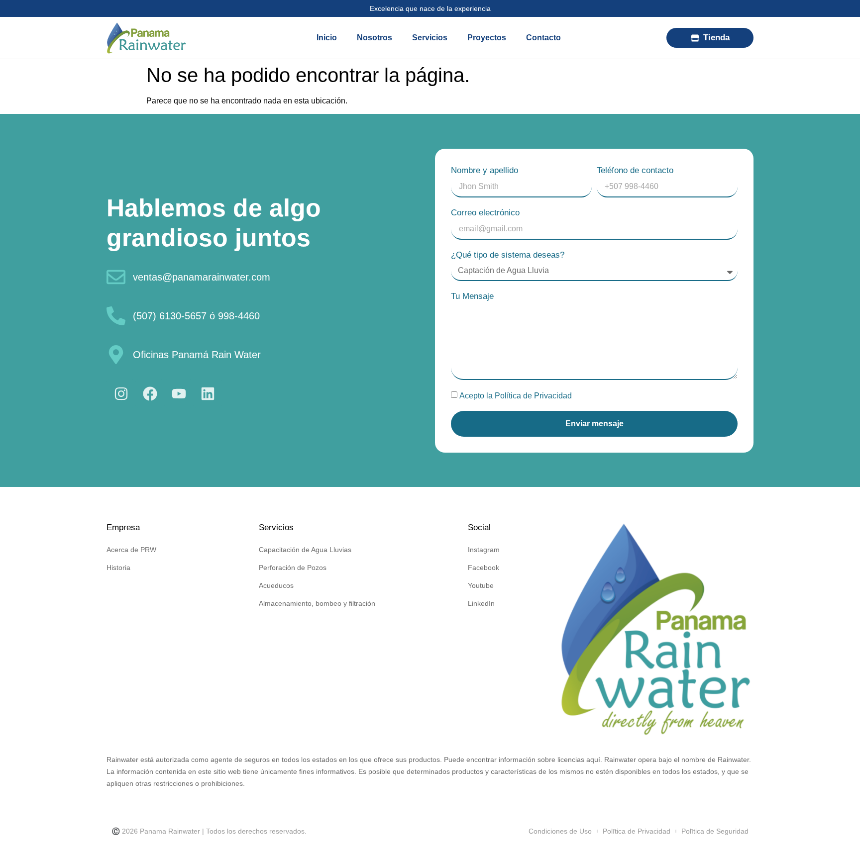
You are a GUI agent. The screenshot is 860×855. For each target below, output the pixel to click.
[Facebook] (149, 393)
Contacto (543, 37)
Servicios (429, 37)
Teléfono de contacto (635, 170)
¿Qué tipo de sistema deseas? (507, 255)
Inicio (327, 37)
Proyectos (486, 37)
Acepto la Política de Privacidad (515, 395)
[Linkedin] (207, 393)
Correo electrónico (485, 212)
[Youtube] (178, 393)
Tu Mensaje (472, 296)
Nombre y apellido (484, 170)
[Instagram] (121, 393)
